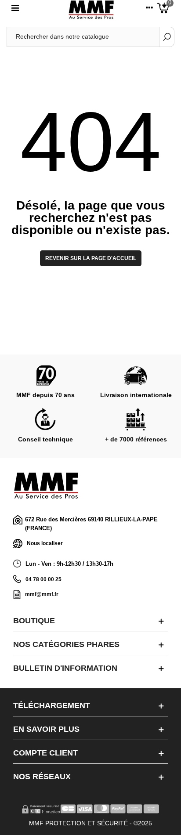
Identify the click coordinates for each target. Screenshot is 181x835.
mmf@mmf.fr (41, 594)
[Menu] (15, 9)
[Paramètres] (149, 9)
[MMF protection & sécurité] (91, 10)
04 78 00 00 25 (43, 579)
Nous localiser (45, 543)
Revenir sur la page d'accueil (90, 258)
